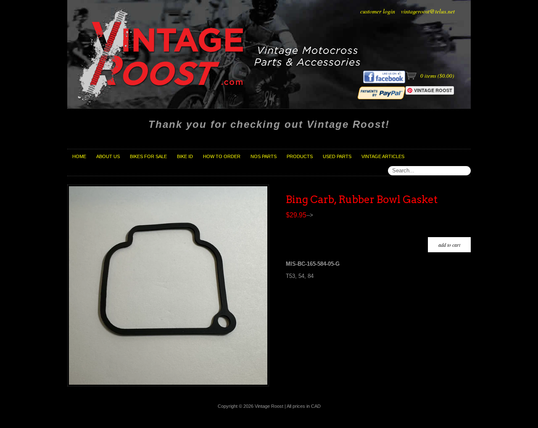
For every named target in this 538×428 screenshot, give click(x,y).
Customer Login (377, 11)
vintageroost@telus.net (428, 11)
